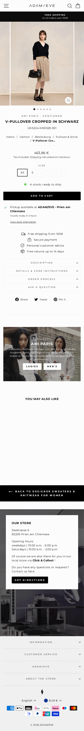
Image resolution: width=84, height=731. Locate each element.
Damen (24, 136)
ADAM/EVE (41, 666)
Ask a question (42, 287)
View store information (23, 222)
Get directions (30, 580)
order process (42, 279)
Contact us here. (23, 571)
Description (42, 262)
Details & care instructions (42, 271)
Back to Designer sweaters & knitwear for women (45, 493)
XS (22, 172)
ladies (32, 366)
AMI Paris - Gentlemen (42, 116)
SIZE (42, 165)
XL (61, 172)
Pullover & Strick (66, 136)
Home (10, 136)
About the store (41, 678)
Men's (52, 366)
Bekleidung (42, 136)
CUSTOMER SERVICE (41, 654)
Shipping (35, 157)
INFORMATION (41, 642)
